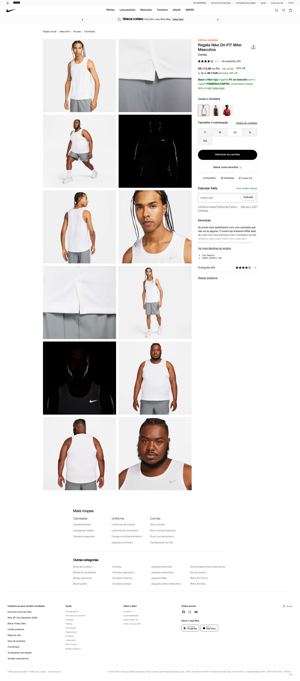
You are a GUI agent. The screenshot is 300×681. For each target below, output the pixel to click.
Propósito (127, 611)
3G (235, 132)
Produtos (69, 636)
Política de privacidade (18, 671)
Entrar (291, 3)
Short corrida (157, 524)
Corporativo (71, 640)
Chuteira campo (121, 584)
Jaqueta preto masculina (166, 584)
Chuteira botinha (122, 578)
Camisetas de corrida (161, 542)
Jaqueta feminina (161, 567)
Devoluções (71, 627)
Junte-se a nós (277, 3)
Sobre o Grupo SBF (131, 623)
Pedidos (69, 623)
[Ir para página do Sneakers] (16, 2)
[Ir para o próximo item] (218, 19)
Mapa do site (14, 635)
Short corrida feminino (162, 536)
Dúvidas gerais (72, 611)
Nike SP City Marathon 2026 (22, 617)
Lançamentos (127, 10)
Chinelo (116, 567)
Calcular (248, 197)
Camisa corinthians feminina (127, 536)
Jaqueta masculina (162, 572)
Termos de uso (54, 671)
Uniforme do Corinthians (125, 530)
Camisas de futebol (83, 530)
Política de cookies (37, 671)
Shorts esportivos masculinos (207, 567)
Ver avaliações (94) (231, 61)
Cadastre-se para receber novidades (26, 606)
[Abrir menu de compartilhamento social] (253, 47)
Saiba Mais (177, 19)
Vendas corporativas (18, 658)
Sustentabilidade (130, 615)
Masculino (146, 10)
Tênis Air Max (198, 584)
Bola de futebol (82, 567)
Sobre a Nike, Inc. (131, 619)
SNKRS (190, 10)
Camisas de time (82, 524)
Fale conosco (71, 644)
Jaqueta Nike (159, 578)
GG (205, 140)
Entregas (69, 619)
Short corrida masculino (163, 530)
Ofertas (110, 10)
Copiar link (247, 178)
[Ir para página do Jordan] (7, 2)
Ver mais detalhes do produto (214, 248)
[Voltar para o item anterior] (82, 19)
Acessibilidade (199, 2)
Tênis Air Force (199, 578)
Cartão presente (16, 629)
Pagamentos (71, 632)
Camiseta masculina (83, 536)
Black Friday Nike (17, 623)
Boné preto (80, 584)
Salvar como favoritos (225, 167)
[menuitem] (110, 10)
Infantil (176, 10)
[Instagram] (190, 612)
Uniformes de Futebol (123, 524)
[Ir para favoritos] (283, 10)
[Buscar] (277, 10)
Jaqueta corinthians (122, 542)
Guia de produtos (16, 641)
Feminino (162, 10)
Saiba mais (218, 88)
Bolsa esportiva (82, 578)
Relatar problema (207, 277)
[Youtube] (196, 612)
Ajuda (263, 3)
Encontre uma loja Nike (221, 3)
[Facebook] (183, 612)
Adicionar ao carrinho (227, 155)
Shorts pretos (198, 572)
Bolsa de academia (84, 572)
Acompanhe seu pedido (246, 3)
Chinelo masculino (123, 572)
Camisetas (80, 518)
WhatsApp (229, 178)
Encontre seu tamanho (75, 615)
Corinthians (13, 646)
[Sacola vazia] (290, 10)
